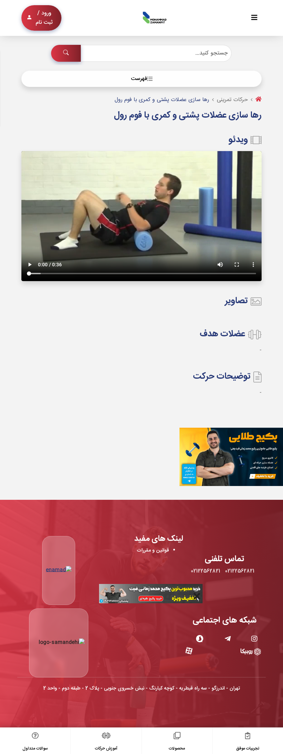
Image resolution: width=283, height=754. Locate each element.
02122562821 (239, 571)
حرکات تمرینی (232, 100)
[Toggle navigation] (254, 18)
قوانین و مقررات (153, 550)
